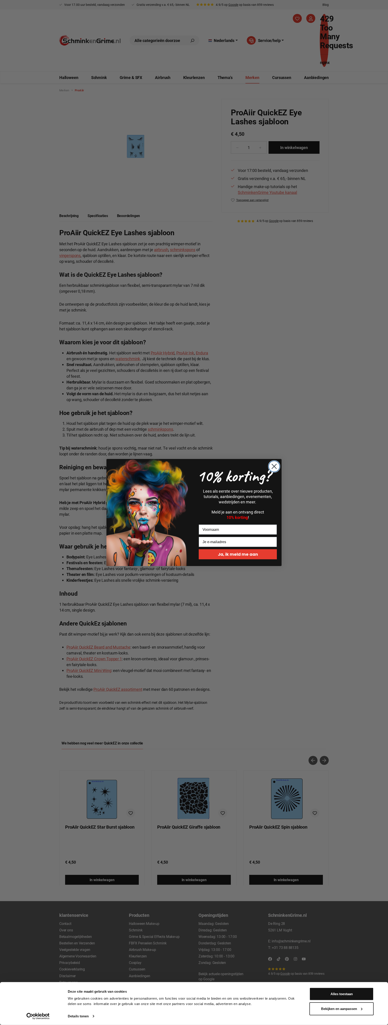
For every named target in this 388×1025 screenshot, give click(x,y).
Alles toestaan (342, 994)
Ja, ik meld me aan (238, 554)
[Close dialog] (274, 466)
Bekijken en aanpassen (339, 1008)
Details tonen (78, 1016)
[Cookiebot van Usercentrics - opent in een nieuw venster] (38, 1016)
